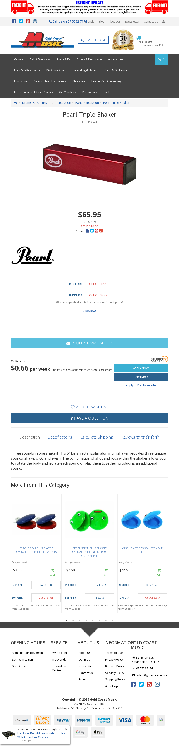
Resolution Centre (59, 668)
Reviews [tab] (128, 437)
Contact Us (151, 21)
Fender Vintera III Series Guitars (33, 92)
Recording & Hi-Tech (85, 70)
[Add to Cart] (52, 573)
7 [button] (106, 620)
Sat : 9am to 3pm (23, 659)
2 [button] (73, 620)
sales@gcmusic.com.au (151, 675)
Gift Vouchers (67, 92)
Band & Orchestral (116, 70)
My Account (59, 653)
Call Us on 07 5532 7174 (67, 21)
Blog (101, 21)
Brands (89, 21)
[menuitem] (88, 231)
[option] (89, 164)
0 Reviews (90, 311)
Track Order (60, 659)
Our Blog (84, 659)
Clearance (78, 81)
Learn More (141, 377)
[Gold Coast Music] (42, 40)
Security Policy (114, 673)
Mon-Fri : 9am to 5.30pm (27, 653)
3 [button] (79, 620)
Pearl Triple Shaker (116, 103)
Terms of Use (114, 653)
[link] (133, 684)
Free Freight (151, 43)
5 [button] (93, 620)
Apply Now (141, 368)
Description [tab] (29, 437)
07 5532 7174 (144, 668)
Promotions (89, 92)
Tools (106, 92)
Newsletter (132, 21)
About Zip (111, 686)
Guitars (18, 59)
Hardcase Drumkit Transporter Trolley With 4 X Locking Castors (41, 735)
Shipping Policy (115, 679)
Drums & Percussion (89, 59)
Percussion (63, 103)
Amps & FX (63, 59)
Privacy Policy (114, 659)
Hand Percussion (87, 103)
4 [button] (86, 620)
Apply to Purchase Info (141, 385)
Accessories (115, 59)
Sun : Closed (20, 666)
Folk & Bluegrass (40, 59)
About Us (115, 21)
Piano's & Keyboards (27, 70)
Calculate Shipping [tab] (96, 437)
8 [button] (112, 620)
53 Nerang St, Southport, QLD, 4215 (145, 660)
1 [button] (66, 620)
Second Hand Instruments (50, 81)
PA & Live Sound (56, 70)
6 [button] (99, 620)
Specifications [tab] (60, 437)
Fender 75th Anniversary (106, 81)
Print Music (21, 81)
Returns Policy (114, 666)
